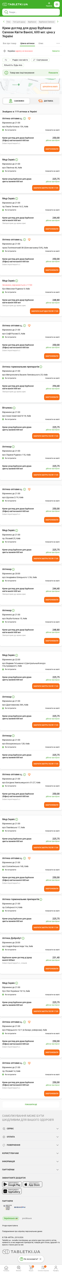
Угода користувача (10, 1226)
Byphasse (32, 22)
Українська (9, 1218)
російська (27, 1218)
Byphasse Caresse (46, 22)
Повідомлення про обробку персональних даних (22, 1231)
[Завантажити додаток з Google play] (12, 1184)
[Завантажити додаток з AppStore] (32, 1184)
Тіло (8, 22)
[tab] (27, 43)
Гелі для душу (19, 22)
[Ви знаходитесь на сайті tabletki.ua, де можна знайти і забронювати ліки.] (15, 4)
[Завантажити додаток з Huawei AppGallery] (12, 1191)
